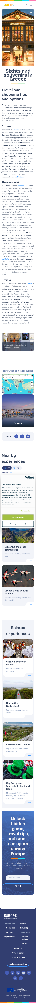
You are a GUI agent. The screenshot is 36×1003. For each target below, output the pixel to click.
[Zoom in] (31, 382)
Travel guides (25, 938)
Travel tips (24, 927)
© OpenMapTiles (22, 376)
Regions (9, 932)
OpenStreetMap (10, 378)
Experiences (9, 936)
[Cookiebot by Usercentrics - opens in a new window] (25, 477)
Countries (10, 927)
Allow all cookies (18, 517)
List (8, 468)
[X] (22, 436)
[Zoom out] (31, 385)
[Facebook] (16, 436)
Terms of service (18, 957)
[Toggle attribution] (32, 376)
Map (17, 468)
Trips (24, 943)
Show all (5, 473)
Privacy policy (18, 953)
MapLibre (6, 376)
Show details (25, 511)
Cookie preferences (17, 524)
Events (23, 923)
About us (18, 948)
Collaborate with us (18, 964)
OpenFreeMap (13, 376)
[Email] (28, 436)
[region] (18, 384)
